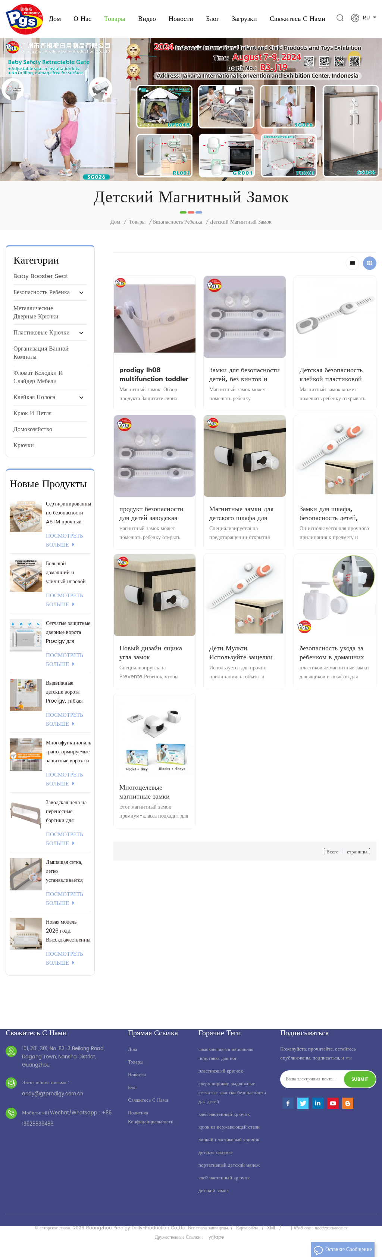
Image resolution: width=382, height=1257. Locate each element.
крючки (23, 445)
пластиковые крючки (41, 332)
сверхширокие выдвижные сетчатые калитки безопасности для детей (232, 1093)
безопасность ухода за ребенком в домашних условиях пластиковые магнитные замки (332, 653)
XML (271, 1228)
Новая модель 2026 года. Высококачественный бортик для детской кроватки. (68, 931)
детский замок (213, 1191)
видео (147, 18)
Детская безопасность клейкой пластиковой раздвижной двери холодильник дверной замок (331, 374)
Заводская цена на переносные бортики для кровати (66, 811)
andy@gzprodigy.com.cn (52, 1094)
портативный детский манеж (229, 1165)
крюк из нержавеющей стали (229, 1127)
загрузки (244, 18)
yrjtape (216, 1237)
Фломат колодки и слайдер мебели (38, 377)
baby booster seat (40, 276)
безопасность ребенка (177, 222)
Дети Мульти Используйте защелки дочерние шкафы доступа (241, 653)
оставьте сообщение (348, 1249)
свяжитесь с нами (297, 18)
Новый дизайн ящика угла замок (150, 653)
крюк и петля (32, 413)
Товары (114, 18)
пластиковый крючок (220, 1071)
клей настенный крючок (224, 1114)
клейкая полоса (34, 397)
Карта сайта (247, 1228)
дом (132, 1050)
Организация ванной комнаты (41, 353)
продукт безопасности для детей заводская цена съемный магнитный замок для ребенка (151, 513)
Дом (55, 18)
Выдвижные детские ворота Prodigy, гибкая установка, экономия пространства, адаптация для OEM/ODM (64, 692)
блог (132, 1088)
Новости (181, 18)
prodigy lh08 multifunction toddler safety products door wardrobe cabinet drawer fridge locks (153, 374)
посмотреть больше (64, 541)
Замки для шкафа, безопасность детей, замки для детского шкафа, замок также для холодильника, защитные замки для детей (329, 513)
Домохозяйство (32, 429)
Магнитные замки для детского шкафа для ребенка (241, 513)
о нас (82, 18)
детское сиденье (215, 1153)
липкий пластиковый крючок (228, 1140)
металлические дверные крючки (36, 312)
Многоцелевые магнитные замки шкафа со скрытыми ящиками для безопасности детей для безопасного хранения (153, 792)
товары (136, 1062)
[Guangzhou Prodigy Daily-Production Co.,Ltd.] (24, 19)
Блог (212, 18)
